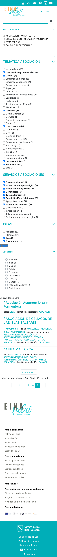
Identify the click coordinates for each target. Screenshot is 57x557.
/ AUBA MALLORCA (18, 349)
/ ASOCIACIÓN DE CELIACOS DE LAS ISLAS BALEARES (28, 320)
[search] (41, 10)
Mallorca (33, 328)
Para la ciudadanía (14, 429)
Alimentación (11, 438)
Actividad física (12, 434)
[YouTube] (50, 3)
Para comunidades (14, 456)
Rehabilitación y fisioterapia (20, 359)
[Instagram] (45, 2)
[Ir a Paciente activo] (15, 11)
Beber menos (11, 442)
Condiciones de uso (28, 536)
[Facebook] (40, 2)
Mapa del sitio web (28, 545)
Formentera (18, 332)
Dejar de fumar (12, 451)
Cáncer (43, 362)
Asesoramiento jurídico (18, 337)
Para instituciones (14, 507)
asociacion (12, 329)
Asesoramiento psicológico (20, 334)
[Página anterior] (14, 385)
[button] (28, 29)
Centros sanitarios (14, 469)
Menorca (46, 328)
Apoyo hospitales (25, 339)
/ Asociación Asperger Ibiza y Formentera (26, 304)
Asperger (44, 311)
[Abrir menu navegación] (47, 10)
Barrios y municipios (15, 460)
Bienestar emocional (15, 446)
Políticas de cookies (28, 541)
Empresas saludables (15, 473)
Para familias (11, 483)
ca (28, 2)
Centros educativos (14, 464)
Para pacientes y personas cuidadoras (24, 489)
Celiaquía (44, 342)
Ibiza (12, 311)
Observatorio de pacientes (18, 493)
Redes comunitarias (14, 477)
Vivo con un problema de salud (20, 501)
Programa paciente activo (17, 497)
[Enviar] (51, 21)
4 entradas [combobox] (29, 373)
